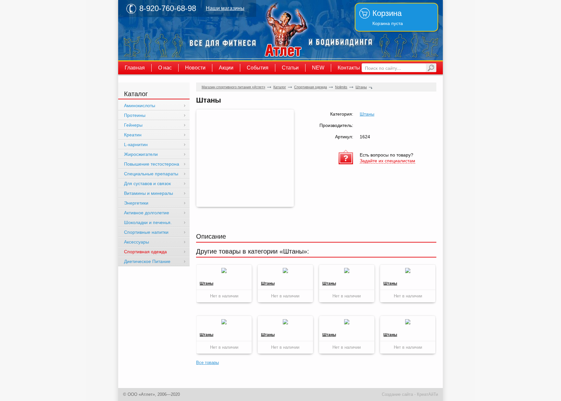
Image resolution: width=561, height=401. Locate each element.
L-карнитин (136, 144)
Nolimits (341, 87)
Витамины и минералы (148, 193)
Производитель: (336, 125)
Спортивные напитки (146, 232)
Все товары (207, 362)
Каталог (279, 87)
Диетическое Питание (147, 261)
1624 (365, 136)
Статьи (290, 67)
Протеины (134, 115)
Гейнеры (133, 125)
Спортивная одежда (310, 87)
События (257, 67)
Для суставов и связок (147, 183)
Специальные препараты (151, 173)
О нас (165, 67)
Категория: (341, 114)
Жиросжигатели (141, 154)
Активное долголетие (146, 212)
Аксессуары (136, 241)
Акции (226, 67)
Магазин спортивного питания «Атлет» (283, 30)
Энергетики (136, 203)
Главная (135, 67)
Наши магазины (225, 8)
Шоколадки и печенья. (148, 222)
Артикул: (344, 136)
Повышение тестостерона (151, 164)
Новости (195, 67)
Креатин (133, 134)
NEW (318, 67)
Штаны (361, 87)
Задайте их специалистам (387, 160)
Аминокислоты (139, 105)
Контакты (349, 67)
